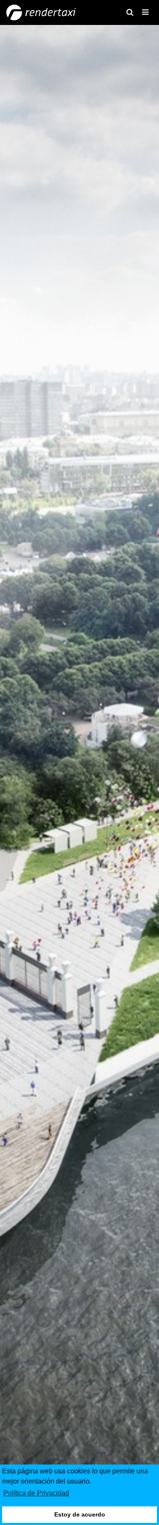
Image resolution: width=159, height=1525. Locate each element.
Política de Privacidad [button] (36, 1493)
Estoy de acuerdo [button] (79, 1514)
